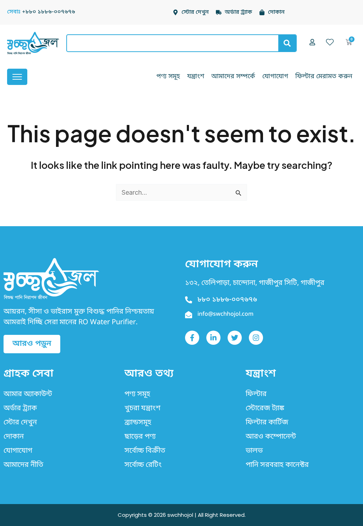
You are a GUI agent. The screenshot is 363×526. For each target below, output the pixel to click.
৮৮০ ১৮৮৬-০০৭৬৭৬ (227, 299)
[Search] (287, 43)
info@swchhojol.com (225, 314)
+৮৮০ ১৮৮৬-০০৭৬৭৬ (48, 12)
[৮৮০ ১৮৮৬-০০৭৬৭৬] (188, 299)
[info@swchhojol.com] (188, 314)
